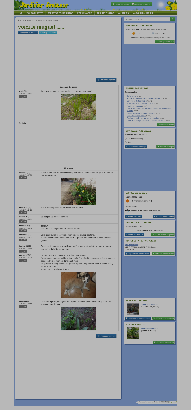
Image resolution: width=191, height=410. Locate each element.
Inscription (75, 45)
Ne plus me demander (125, 77)
